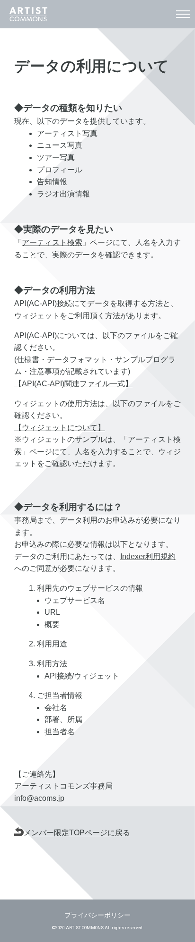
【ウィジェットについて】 (59, 428)
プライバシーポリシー (97, 915)
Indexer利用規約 (148, 556)
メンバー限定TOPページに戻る (77, 833)
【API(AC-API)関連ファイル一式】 (73, 384)
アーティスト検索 (52, 242)
